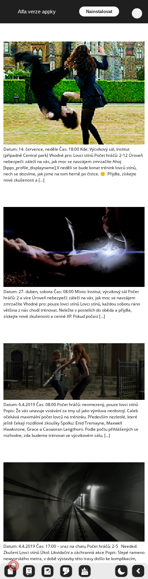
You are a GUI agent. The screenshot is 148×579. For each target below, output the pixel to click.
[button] (121, 567)
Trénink (10, 197)
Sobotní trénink (17, 333)
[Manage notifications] (13, 565)
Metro (8, 452)
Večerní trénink (17, 32)
